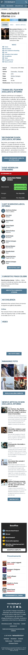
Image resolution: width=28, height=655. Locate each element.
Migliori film (19, 6)
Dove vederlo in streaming (11, 50)
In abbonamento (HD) (20, 185)
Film (10, 9)
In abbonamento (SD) (20, 188)
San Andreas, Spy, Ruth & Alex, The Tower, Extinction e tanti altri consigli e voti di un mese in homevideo (17, 411)
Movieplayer (4, 9)
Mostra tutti (14, 499)
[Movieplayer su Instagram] (14, 607)
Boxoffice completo (14, 550)
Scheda (4, 25)
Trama (6, 47)
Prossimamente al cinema (14, 595)
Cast (5, 52)
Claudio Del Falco (11, 256)
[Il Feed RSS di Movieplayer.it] (20, 607)
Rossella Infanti (10, 251)
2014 (12, 74)
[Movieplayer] (14, 603)
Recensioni (10, 6)
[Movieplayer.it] (10, 2)
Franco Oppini (10, 225)
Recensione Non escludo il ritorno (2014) (16, 462)
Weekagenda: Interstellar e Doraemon (16, 445)
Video (11, 25)
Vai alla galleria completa (14, 393)
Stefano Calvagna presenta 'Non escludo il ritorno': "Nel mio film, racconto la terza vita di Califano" (17, 483)
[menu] (2, 2)
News (3, 6)
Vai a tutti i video (14, 353)
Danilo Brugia (9, 236)
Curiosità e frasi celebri (11, 54)
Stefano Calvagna (15, 76)
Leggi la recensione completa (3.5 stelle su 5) (14, 159)
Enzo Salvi (9, 215)
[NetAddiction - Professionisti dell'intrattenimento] (18, 635)
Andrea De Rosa (10, 230)
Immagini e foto (8, 60)
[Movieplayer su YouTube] (17, 607)
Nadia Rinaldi (9, 220)
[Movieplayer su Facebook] (7, 607)
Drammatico (14, 71)
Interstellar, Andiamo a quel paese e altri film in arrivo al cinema (16, 430)
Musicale (20, 71)
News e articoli (8, 62)
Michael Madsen (10, 246)
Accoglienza (8, 56)
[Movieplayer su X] (10, 607)
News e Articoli (21, 25)
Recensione (7, 48)
